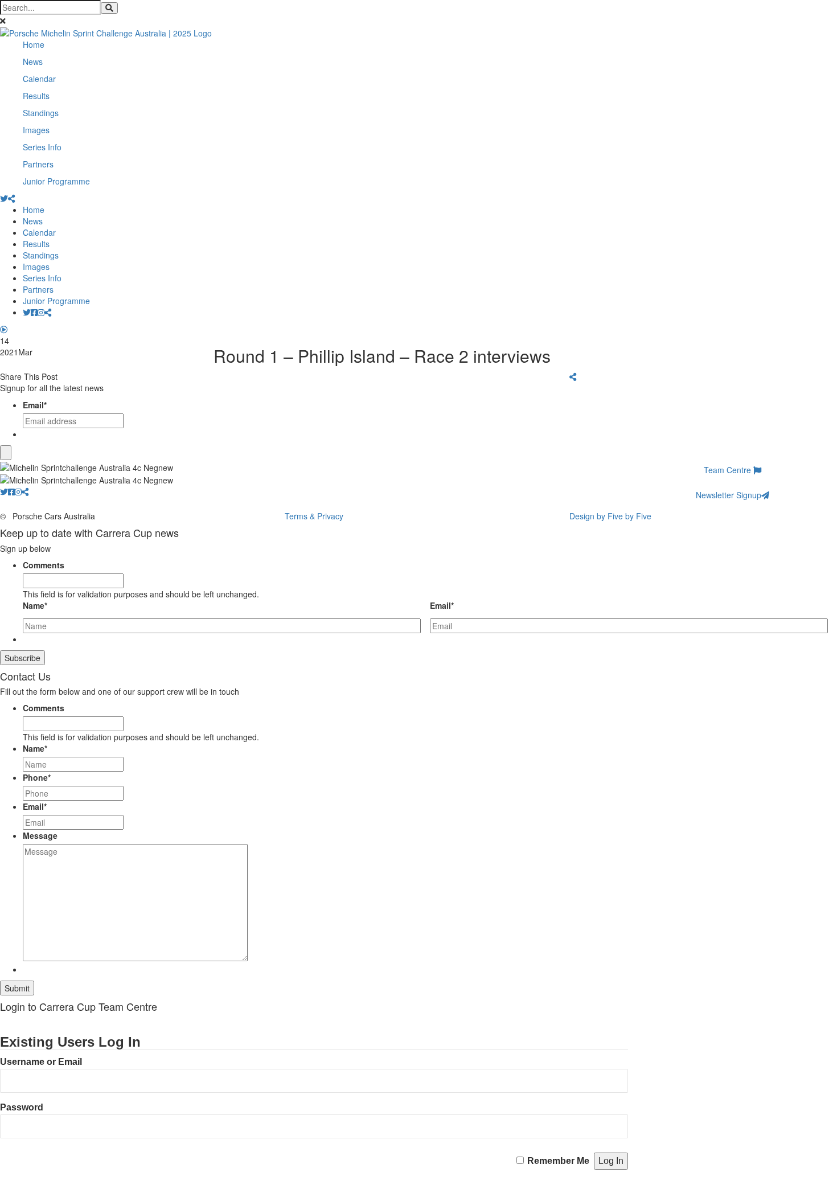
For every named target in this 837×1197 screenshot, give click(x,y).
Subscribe (22, 657)
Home (33, 44)
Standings (41, 112)
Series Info (42, 147)
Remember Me (558, 1161)
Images (36, 130)
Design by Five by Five (610, 516)
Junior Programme (56, 181)
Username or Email (41, 1062)
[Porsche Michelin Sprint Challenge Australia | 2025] (106, 32)
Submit (17, 988)
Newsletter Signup (728, 495)
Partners (38, 164)
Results (36, 95)
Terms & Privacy (314, 516)
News (33, 61)
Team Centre (728, 469)
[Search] (109, 8)
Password (21, 1107)
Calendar (39, 78)
